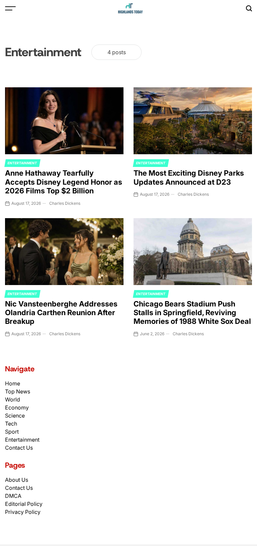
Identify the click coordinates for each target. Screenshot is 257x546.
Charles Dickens (64, 203)
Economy (17, 407)
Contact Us (19, 447)
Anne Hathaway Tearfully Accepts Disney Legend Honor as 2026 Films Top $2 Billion (63, 182)
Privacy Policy (22, 512)
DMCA (13, 495)
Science (15, 415)
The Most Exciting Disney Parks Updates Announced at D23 (189, 177)
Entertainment (22, 163)
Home (12, 383)
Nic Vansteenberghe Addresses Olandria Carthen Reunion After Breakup (61, 312)
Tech (11, 423)
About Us (16, 479)
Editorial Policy (23, 503)
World (12, 399)
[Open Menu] (10, 8)
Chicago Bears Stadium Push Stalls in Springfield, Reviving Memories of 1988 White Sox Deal (192, 312)
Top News (17, 391)
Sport (12, 431)
